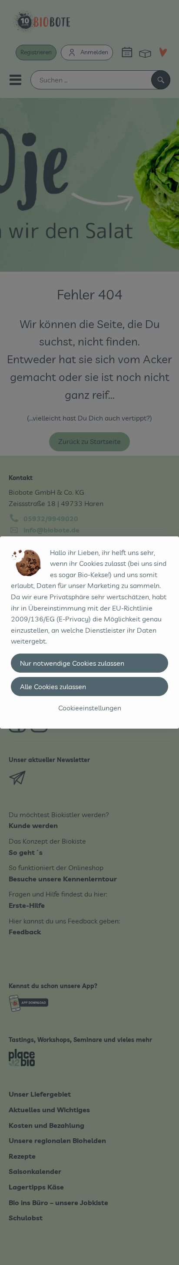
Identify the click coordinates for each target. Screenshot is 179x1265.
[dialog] (89, 632)
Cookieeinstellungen (89, 707)
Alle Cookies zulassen (53, 686)
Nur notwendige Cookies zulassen (72, 663)
